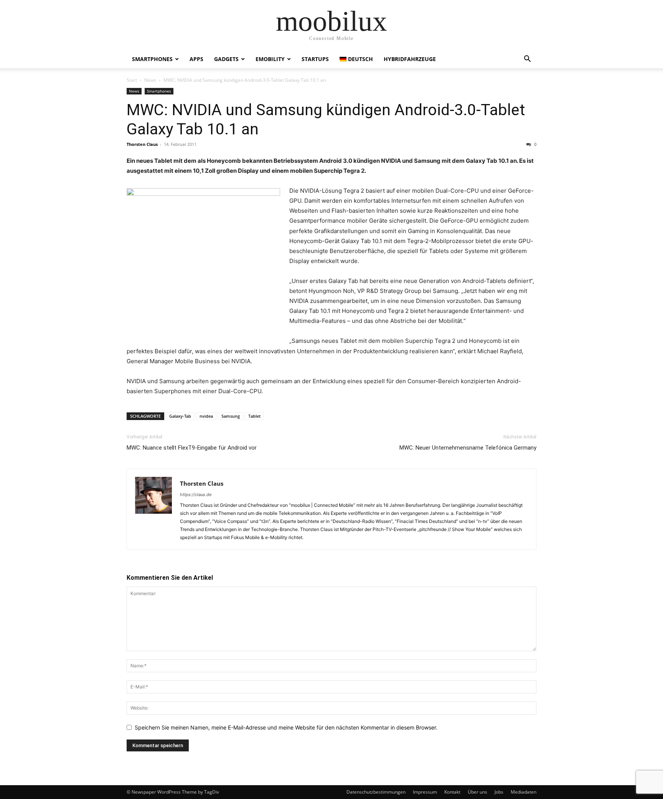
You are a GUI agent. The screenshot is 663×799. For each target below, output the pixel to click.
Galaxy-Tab (180, 416)
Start (132, 80)
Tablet (254, 416)
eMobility (270, 59)
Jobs (499, 792)
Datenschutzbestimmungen (376, 792)
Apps (196, 59)
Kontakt (452, 792)
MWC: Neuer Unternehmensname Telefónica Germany (467, 447)
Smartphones (152, 59)
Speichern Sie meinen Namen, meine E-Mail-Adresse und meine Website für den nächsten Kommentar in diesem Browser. (286, 727)
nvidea (206, 416)
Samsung (230, 416)
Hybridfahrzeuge (410, 59)
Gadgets (226, 59)
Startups (315, 59)
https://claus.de (195, 494)
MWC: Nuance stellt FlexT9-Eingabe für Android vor (192, 447)
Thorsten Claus (142, 144)
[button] (527, 59)
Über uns (477, 792)
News (150, 80)
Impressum (425, 792)
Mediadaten (523, 792)
